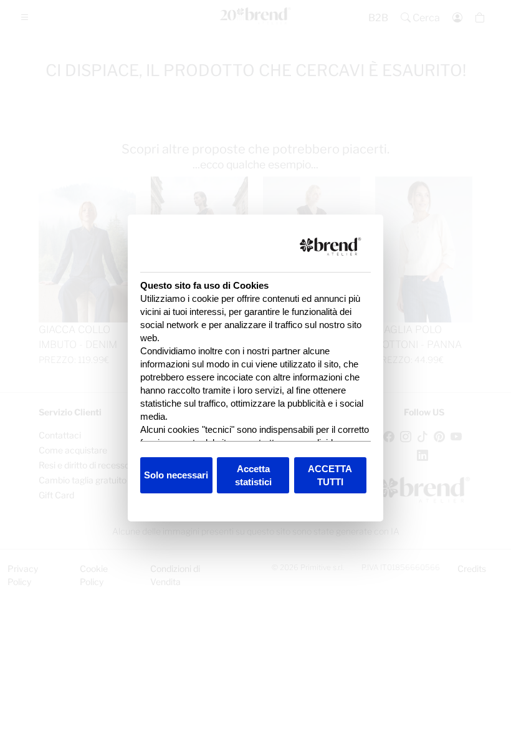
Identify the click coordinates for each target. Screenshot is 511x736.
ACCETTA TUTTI (330, 475)
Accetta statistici (253, 475)
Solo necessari (176, 475)
